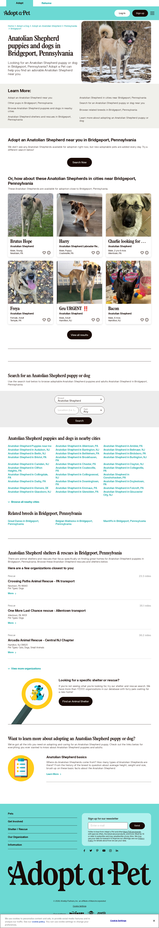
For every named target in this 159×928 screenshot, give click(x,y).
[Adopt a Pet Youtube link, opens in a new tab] (104, 850)
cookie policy (38, 922)
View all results (79, 334)
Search (79, 420)
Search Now (80, 162)
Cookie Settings (79, 906)
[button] (44, 253)
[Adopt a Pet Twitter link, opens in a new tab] (91, 850)
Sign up (140, 13)
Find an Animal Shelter (75, 701)
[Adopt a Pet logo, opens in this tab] (79, 878)
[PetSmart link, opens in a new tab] (76, 913)
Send (137, 825)
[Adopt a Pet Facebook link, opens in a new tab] (85, 850)
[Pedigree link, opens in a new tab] (90, 913)
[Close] (154, 920)
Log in (122, 13)
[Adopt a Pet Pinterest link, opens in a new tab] (98, 850)
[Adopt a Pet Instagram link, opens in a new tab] (111, 850)
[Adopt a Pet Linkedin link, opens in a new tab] (116, 850)
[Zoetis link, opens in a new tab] (101, 913)
